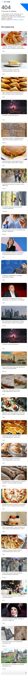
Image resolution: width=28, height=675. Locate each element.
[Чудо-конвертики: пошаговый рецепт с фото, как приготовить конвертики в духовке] (14, 87)
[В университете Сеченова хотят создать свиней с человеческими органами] (14, 476)
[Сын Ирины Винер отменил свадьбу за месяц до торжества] (14, 614)
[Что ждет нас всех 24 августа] (14, 339)
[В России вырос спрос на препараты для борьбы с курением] (14, 225)
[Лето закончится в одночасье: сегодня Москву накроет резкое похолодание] (14, 316)
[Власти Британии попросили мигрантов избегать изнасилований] (14, 362)
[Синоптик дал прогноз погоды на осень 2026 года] (14, 179)
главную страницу (18, 19)
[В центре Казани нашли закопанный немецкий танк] (14, 636)
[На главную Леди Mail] (8, 2)
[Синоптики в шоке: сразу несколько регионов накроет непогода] (14, 568)
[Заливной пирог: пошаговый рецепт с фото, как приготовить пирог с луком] (14, 156)
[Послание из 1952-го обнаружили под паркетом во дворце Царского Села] (14, 133)
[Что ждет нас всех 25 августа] (14, 110)
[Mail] (5, 2)
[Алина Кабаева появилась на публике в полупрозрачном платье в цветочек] (14, 248)
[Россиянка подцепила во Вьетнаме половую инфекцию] (14, 202)
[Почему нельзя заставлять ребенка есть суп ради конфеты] (14, 591)
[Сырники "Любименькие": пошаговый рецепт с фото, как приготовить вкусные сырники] (14, 42)
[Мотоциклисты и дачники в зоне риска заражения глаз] (14, 659)
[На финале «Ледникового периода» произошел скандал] (14, 270)
